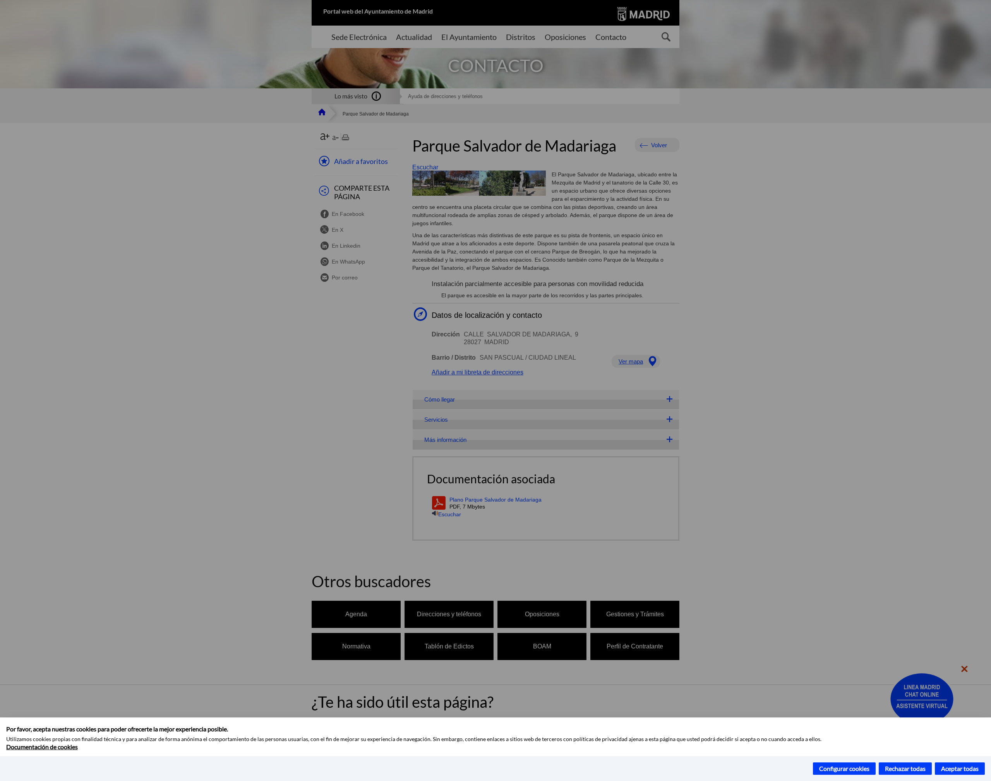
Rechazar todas (905, 768)
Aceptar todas (960, 768)
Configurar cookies (844, 768)
